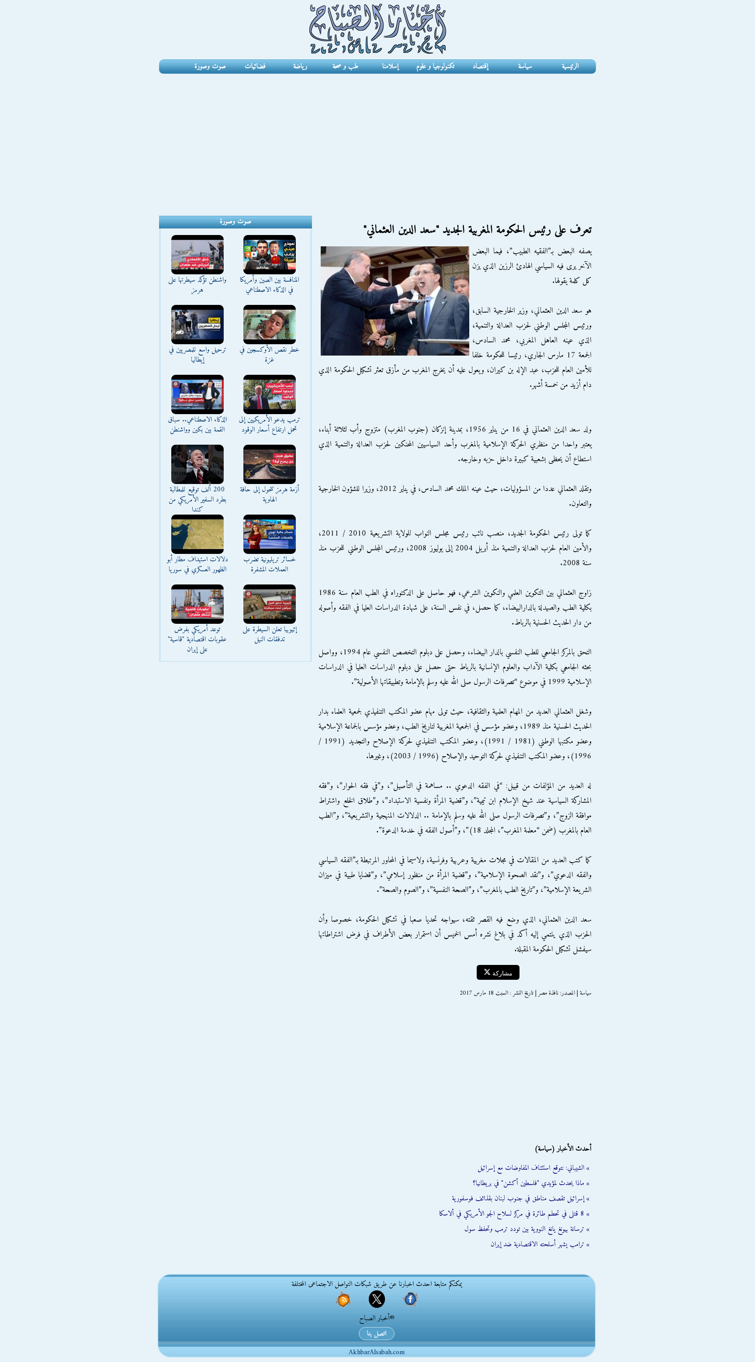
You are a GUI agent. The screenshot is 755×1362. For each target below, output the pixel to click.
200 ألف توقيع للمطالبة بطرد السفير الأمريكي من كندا (197, 500)
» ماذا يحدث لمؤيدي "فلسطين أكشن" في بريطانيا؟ (531, 1183)
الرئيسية (570, 66)
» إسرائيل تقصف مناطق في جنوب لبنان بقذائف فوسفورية (520, 1199)
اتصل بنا (376, 1333)
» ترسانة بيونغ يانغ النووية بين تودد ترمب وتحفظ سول (526, 1229)
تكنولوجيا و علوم (435, 66)
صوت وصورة (210, 66)
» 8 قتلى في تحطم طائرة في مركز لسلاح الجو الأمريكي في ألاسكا (514, 1214)
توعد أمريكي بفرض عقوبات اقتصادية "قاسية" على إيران (197, 639)
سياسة (525, 66)
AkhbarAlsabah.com (377, 1352)
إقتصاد (480, 66)
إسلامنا (390, 66)
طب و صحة (345, 66)
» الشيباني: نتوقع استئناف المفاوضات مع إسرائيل (533, 1168)
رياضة (300, 66)
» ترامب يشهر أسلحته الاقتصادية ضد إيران (540, 1244)
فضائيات (255, 66)
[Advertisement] (377, 139)
